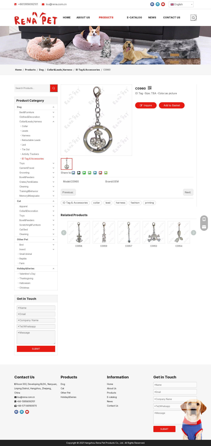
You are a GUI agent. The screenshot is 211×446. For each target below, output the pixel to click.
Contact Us (112, 405)
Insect (22, 249)
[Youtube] (163, 4)
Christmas (24, 287)
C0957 (128, 246)
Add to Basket (172, 105)
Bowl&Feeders (26, 177)
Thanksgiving (26, 278)
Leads (25, 130)
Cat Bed (23, 229)
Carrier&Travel (26, 168)
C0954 (178, 246)
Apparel (23, 206)
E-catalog (112, 397)
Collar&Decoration (28, 211)
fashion (135, 202)
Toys (22, 163)
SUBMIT (36, 348)
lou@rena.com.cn (56, 4)
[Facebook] (152, 4)
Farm (21, 263)
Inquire (148, 105)
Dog (19, 107)
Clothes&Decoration (29, 117)
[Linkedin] (158, 4)
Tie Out (26, 149)
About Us (111, 388)
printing (149, 202)
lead (108, 202)
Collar (25, 126)
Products (111, 392)
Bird (21, 244)
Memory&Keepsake (29, 195)
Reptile (23, 258)
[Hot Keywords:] (193, 18)
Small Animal (25, 254)
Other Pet (22, 239)
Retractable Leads (31, 140)
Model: (67, 181)
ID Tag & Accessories (33, 158)
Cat (19, 201)
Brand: (109, 181)
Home (110, 384)
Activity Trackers (30, 154)
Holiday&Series (25, 268)
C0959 (103, 246)
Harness (26, 135)
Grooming (24, 172)
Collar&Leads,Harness (30, 121)
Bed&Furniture (26, 112)
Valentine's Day (27, 273)
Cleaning (23, 186)
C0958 (78, 246)
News (110, 401)
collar (96, 202)
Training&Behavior (28, 191)
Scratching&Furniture (30, 225)
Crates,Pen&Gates (28, 182)
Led (24, 144)
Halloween (24, 283)
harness (120, 202)
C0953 (153, 246)
